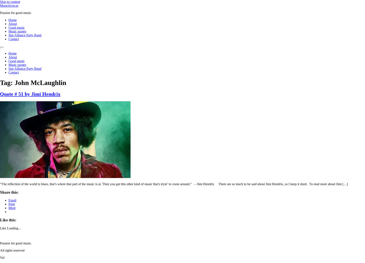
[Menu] (1, 47)
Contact (13, 39)
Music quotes (17, 31)
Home (12, 20)
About (12, 24)
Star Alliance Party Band (24, 35)
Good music (16, 27)
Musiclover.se (9, 5)
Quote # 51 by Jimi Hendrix (30, 94)
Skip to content (10, 2)
